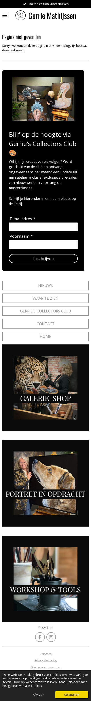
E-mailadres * (22, 218)
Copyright (46, 653)
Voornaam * (21, 236)
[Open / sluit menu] (5, 15)
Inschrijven (43, 258)
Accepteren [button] (71, 695)
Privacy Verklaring (46, 660)
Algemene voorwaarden (46, 667)
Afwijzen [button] (38, 695)
